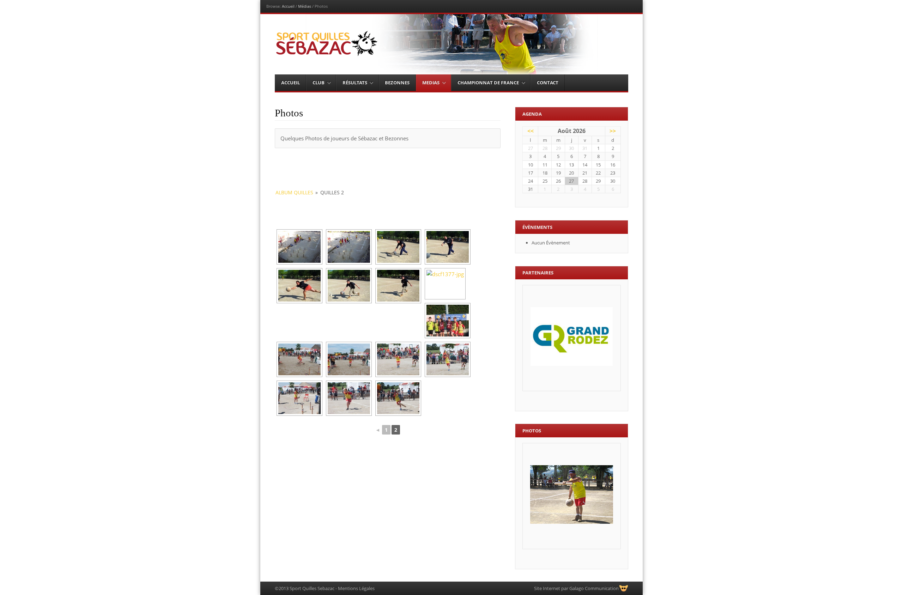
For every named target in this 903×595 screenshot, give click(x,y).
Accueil (288, 6)
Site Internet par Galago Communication (576, 588)
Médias (304, 6)
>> (613, 131)
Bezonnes (397, 82)
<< (530, 131)
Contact (547, 82)
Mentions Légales (356, 588)
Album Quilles (294, 192)
